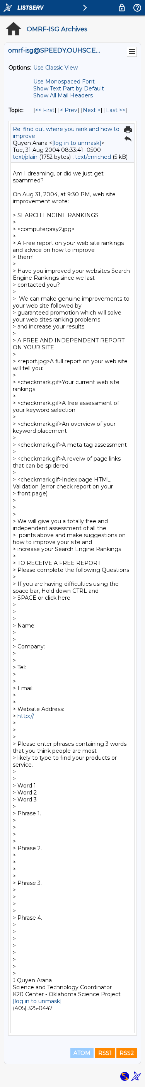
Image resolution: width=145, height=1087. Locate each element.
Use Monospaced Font (64, 81)
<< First (45, 110)
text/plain (25, 156)
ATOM (81, 1053)
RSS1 (105, 1053)
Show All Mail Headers (63, 95)
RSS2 (126, 1053)
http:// (26, 716)
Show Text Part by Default (68, 88)
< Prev (68, 110)
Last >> (115, 110)
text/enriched (93, 156)
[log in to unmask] (76, 142)
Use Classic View (55, 67)
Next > (92, 110)
